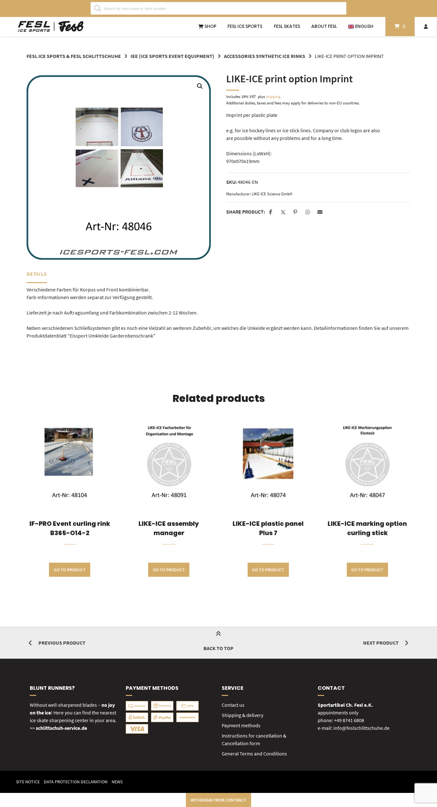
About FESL (324, 26)
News (117, 782)
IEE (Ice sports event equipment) (172, 56)
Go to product (70, 570)
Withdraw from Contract (218, 800)
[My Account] (426, 26)
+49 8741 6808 (349, 720)
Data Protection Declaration (75, 782)
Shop (209, 26)
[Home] (50, 26)
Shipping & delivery (242, 715)
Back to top (218, 648)
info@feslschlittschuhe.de (361, 728)
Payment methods (241, 725)
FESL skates (287, 26)
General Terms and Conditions (254, 753)
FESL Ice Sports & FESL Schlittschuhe (74, 56)
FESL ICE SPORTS (244, 26)
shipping (273, 96)
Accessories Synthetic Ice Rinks (264, 56)
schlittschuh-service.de (61, 728)
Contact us (233, 705)
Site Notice (28, 782)
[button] (200, 86)
